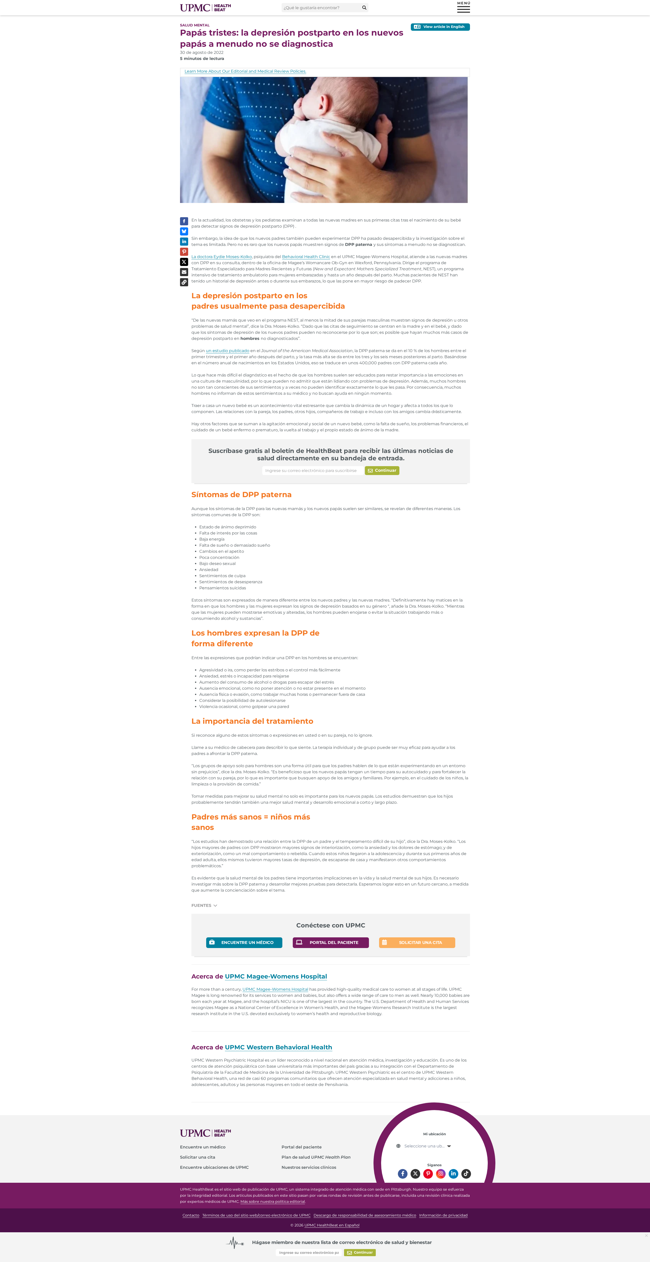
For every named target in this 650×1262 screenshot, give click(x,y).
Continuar (385, 470)
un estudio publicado (227, 350)
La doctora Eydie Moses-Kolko (221, 256)
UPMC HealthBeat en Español (332, 1225)
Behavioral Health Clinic (306, 256)
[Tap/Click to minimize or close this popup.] (647, 1235)
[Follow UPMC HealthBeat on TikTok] (466, 1174)
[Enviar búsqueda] (364, 7)
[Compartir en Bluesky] (184, 231)
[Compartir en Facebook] (184, 221)
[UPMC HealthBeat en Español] (205, 7)
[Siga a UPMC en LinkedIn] (453, 1174)
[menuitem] (231, 1147)
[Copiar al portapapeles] (184, 282)
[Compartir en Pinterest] (184, 252)
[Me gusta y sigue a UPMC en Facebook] (403, 1174)
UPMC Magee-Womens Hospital (275, 989)
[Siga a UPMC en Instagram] (441, 1174)
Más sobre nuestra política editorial (272, 1201)
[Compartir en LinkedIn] (184, 242)
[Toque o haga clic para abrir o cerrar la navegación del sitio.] (463, 9)
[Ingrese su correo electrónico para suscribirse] (313, 470)
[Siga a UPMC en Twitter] (415, 1174)
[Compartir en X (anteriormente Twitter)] (184, 262)
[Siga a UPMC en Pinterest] (428, 1174)
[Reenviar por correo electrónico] (184, 272)
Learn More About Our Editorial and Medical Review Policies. (245, 71)
